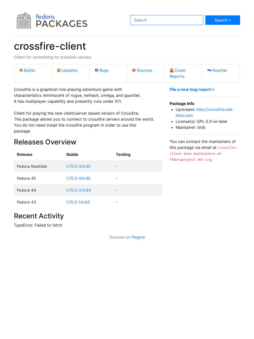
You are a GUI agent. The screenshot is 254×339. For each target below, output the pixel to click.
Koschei (219, 70)
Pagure (138, 237)
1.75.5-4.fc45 (78, 166)
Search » (223, 20)
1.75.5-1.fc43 (78, 202)
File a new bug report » (192, 89)
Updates (70, 70)
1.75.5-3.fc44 (78, 190)
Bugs (104, 70)
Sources (144, 70)
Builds (29, 70)
